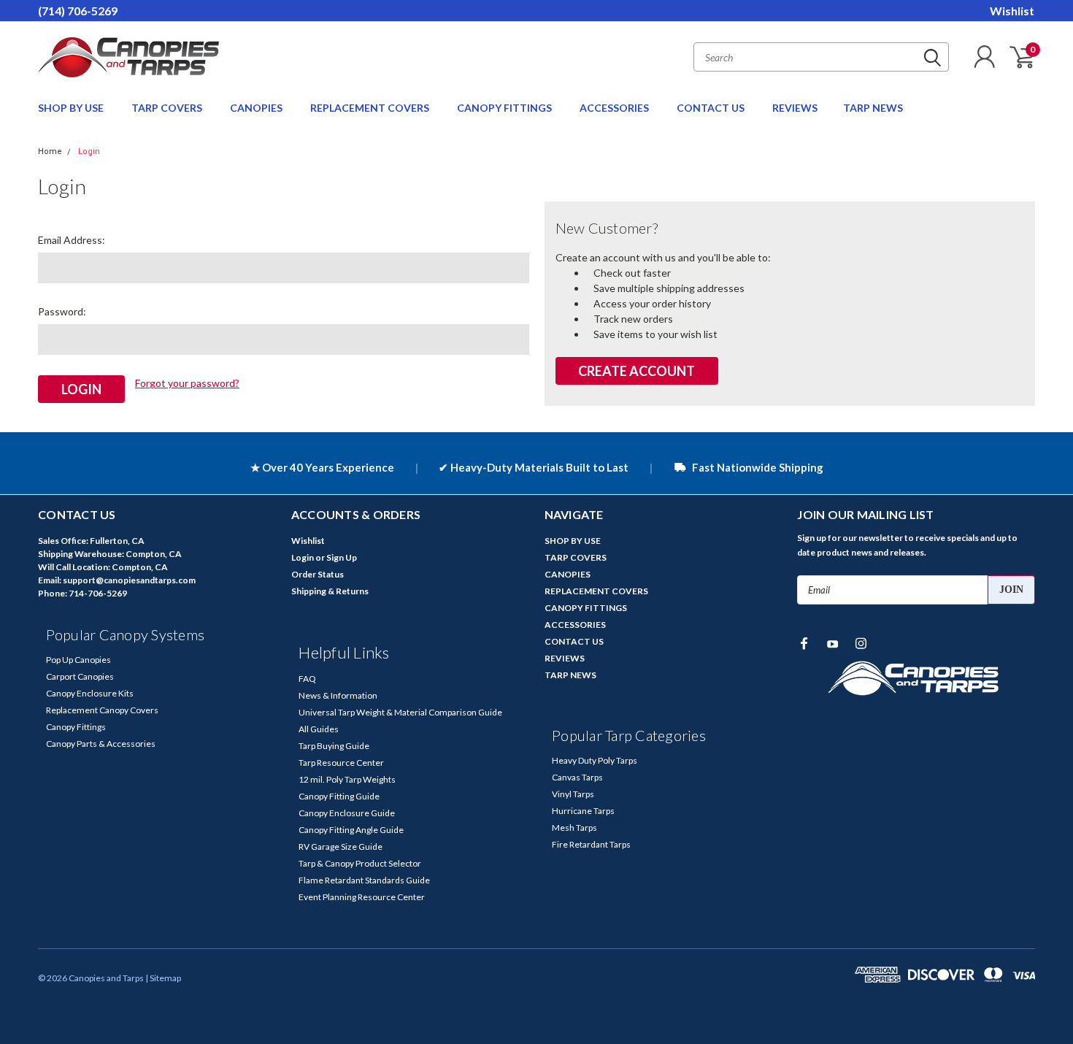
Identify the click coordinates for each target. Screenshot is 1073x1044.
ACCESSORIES (615, 107)
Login (89, 151)
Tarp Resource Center (341, 762)
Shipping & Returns (330, 591)
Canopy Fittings (76, 726)
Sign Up (341, 557)
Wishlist (1012, 11)
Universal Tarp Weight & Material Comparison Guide (400, 712)
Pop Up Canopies (78, 659)
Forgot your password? (187, 383)
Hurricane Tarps (583, 810)
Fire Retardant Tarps (591, 844)
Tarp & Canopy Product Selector (360, 863)
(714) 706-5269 (78, 11)
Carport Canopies (80, 676)
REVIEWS (795, 107)
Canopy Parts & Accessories (100, 743)
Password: (62, 311)
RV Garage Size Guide (340, 846)
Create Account (636, 371)
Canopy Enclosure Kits (90, 693)
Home (50, 151)
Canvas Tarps (577, 777)
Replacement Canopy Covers (102, 710)
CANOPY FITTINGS (505, 107)
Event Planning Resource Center (362, 896)
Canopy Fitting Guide (339, 796)
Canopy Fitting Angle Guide (351, 829)
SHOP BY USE (72, 107)
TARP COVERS (167, 107)
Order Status (317, 574)
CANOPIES (257, 107)
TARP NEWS (873, 107)
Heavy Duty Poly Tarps (594, 760)
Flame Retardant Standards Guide (364, 880)
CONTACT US (712, 107)
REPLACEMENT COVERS (370, 107)
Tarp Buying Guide (334, 745)
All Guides (319, 728)
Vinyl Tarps (573, 793)
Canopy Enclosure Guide (347, 812)
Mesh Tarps (574, 827)
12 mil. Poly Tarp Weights (347, 779)
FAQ (307, 678)
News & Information (338, 695)
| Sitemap (163, 977)
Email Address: (71, 240)
